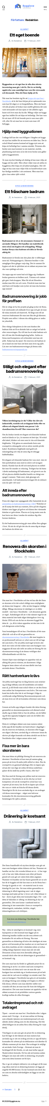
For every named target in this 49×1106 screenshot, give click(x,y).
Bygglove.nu (14, 1101)
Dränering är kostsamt (24, 816)
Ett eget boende (24, 34)
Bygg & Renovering (24, 186)
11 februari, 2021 (33, 41)
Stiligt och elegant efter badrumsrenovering (24, 369)
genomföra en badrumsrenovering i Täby (19, 504)
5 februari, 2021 (34, 377)
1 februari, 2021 (34, 557)
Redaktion (18, 41)
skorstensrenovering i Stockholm (15, 637)
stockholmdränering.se (16, 922)
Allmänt (24, 29)
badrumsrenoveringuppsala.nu (14, 349)
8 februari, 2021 (34, 197)
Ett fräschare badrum (24, 191)
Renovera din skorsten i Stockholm (24, 549)
